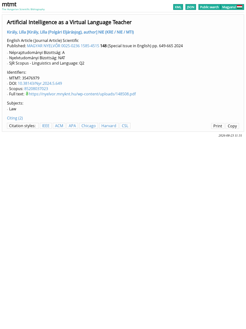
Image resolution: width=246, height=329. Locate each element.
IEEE (45, 125)
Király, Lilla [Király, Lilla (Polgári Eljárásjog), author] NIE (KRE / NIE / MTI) (70, 32)
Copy (232, 126)
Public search (209, 7)
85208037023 (36, 88)
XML (178, 7)
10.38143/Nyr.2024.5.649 (40, 83)
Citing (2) (15, 118)
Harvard (108, 125)
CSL (125, 125)
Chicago (88, 125)
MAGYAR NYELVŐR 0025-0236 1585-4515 (63, 45)
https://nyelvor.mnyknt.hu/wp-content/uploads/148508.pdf (82, 94)
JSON (190, 7)
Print (217, 126)
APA (72, 125)
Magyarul (229, 7)
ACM (59, 125)
